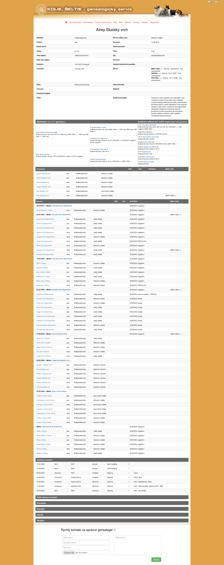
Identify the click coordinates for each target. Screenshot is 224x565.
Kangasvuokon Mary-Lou (98, 138)
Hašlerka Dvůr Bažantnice (46, 320)
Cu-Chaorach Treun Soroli (99, 149)
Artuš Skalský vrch (43, 182)
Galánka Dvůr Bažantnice (46, 237)
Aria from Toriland (43, 351)
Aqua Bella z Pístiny (44, 444)
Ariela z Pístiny (42, 449)
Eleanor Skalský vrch (44, 373)
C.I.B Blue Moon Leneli (98, 127)
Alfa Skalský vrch (42, 191)
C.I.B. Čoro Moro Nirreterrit (147, 125)
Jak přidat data (75, 22)
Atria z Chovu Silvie (59, 391)
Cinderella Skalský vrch (60, 360)
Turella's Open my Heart (146, 162)
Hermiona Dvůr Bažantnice (46, 325)
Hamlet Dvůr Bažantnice (45, 298)
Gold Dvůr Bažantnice (44, 223)
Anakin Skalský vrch (44, 173)
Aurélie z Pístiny (42, 453)
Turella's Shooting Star (98, 159)
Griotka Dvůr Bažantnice (45, 254)
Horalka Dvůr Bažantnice (45, 329)
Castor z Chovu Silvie (44, 396)
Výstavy (136, 22)
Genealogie (88, 22)
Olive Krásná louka (144, 152)
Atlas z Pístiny (41, 440)
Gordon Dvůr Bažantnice (45, 228)
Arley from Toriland (43, 338)
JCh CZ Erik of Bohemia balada (46, 132)
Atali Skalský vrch (43, 195)
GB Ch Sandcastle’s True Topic (148, 137)
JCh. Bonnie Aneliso (43, 154)
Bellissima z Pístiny (43, 276)
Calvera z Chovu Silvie (45, 404)
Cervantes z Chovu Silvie (45, 400)
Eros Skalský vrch (43, 369)
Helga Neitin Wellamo (145, 132)
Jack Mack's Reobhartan (146, 157)
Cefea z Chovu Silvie (44, 418)
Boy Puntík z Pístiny (43, 272)
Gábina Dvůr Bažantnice (45, 232)
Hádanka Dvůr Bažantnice (46, 316)
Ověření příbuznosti (103, 22)
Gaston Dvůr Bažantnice (45, 219)
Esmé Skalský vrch (43, 387)
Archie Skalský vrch (43, 178)
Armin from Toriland (43, 343)
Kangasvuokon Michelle (146, 142)
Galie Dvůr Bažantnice (44, 241)
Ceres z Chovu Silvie (44, 422)
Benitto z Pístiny (42, 268)
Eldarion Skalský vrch (44, 365)
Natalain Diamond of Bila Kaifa (148, 147)
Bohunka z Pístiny (43, 285)
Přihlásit (145, 22)
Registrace (154, 22)
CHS (121, 22)
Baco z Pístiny (41, 263)
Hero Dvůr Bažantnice (44, 307)
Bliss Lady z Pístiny (43, 281)
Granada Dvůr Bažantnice (46, 250)
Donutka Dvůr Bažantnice (61, 214)
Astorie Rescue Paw (59, 334)
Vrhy (115, 22)
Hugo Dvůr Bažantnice (44, 312)
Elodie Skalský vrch (43, 378)
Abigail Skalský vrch (44, 187)
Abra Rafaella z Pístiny (44, 210)
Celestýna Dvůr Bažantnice (62, 206)
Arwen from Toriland (44, 356)
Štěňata (128, 22)
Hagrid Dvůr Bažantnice (45, 294)
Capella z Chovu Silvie (45, 409)
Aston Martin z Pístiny (44, 435)
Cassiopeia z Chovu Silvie (46, 413)
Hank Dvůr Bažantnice (44, 303)
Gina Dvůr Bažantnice (44, 245)
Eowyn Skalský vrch (44, 382)
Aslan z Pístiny (42, 431)
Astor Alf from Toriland (44, 347)
